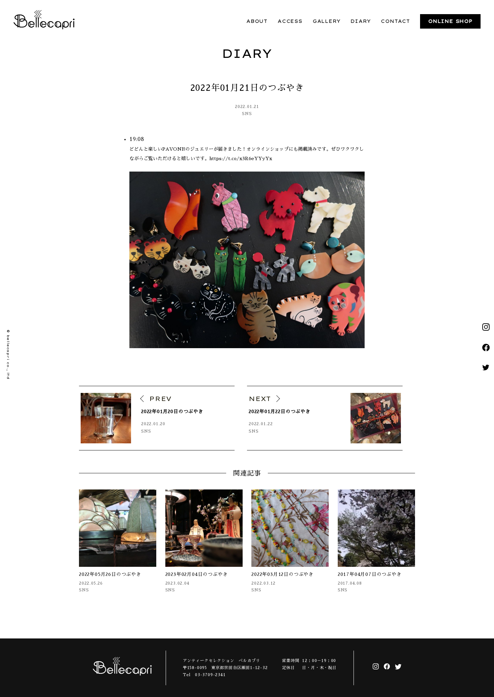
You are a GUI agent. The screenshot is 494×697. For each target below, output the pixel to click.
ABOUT (256, 21)
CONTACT (395, 21)
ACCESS (290, 21)
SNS (247, 114)
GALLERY (327, 21)
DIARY (361, 21)
